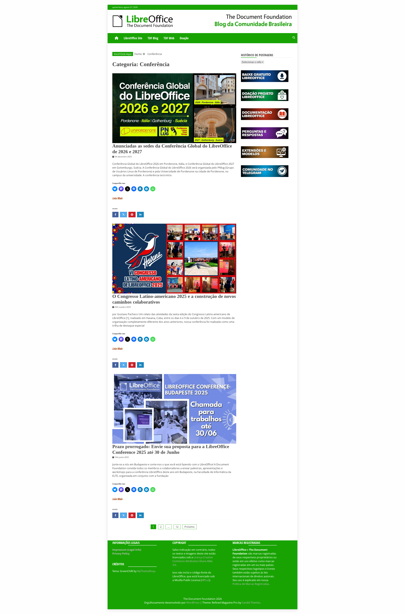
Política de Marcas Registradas (251, 584)
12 (177, 527)
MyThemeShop (146, 571)
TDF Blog (153, 38)
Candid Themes (251, 602)
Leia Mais (117, 198)
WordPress (193, 602)
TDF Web (169, 38)
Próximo (189, 527)
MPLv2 (205, 580)
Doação (184, 38)
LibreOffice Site (133, 38)
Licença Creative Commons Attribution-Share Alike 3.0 (192, 561)
